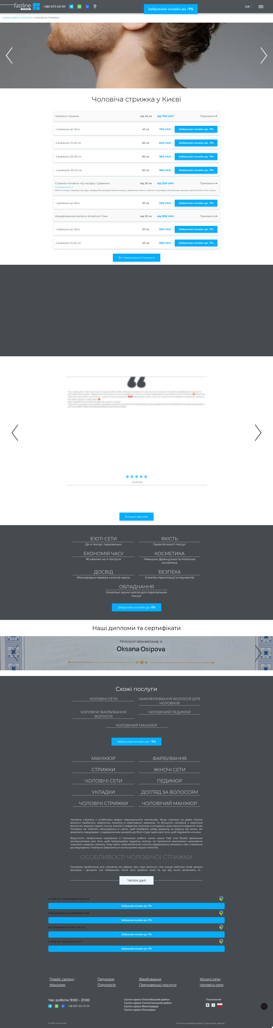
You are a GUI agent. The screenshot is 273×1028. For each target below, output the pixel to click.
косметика (170, 553)
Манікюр (57, 985)
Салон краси (10, 17)
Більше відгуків (136, 516)
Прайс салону (61, 979)
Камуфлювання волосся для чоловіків (169, 701)
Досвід (103, 572)
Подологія (106, 985)
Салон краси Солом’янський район (148, 1003)
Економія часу (103, 553)
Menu (260, 6)
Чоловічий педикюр (169, 712)
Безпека (169, 572)
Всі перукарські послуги (137, 257)
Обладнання (136, 586)
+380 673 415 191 (54, 6)
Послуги (26, 17)
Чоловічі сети (103, 699)
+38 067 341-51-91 (79, 1006)
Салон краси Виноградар (141, 1006)
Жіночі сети (210, 979)
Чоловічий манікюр (136, 725)
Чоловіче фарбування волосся (103, 714)
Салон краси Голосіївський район (146, 999)
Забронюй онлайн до (170, 9)
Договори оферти (215, 1023)
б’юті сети (103, 538)
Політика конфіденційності (190, 1023)
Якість (169, 538)
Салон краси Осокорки (139, 1009)
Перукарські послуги (158, 985)
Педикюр (105, 979)
